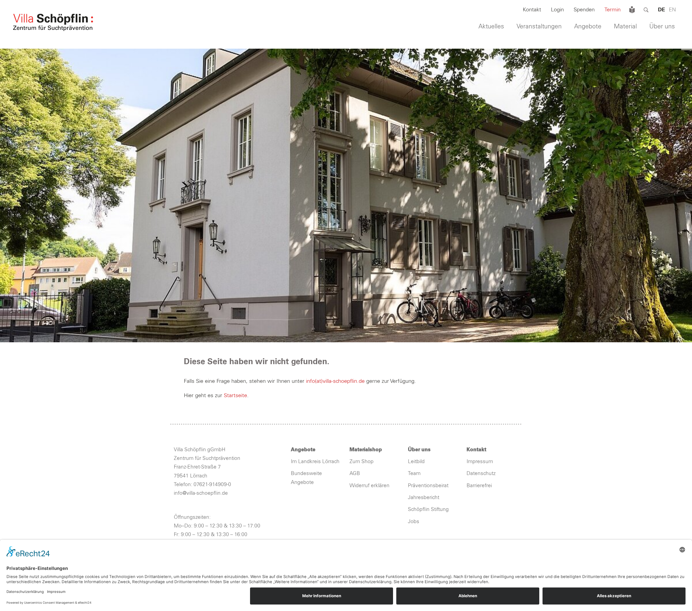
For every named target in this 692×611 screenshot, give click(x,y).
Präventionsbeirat (428, 485)
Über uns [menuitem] (662, 27)
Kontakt (532, 9)
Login (557, 9)
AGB (355, 473)
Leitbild (416, 461)
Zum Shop (362, 461)
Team (414, 473)
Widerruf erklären (370, 485)
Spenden (584, 9)
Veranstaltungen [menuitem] (539, 27)
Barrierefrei (479, 485)
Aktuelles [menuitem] (491, 27)
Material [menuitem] (625, 27)
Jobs (413, 521)
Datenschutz (481, 473)
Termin (612, 9)
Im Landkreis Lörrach (315, 461)
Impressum (480, 461)
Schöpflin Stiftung (429, 509)
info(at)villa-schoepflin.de (336, 381)
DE (661, 9)
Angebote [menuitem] (587, 27)
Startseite (235, 395)
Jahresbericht (423, 497)
